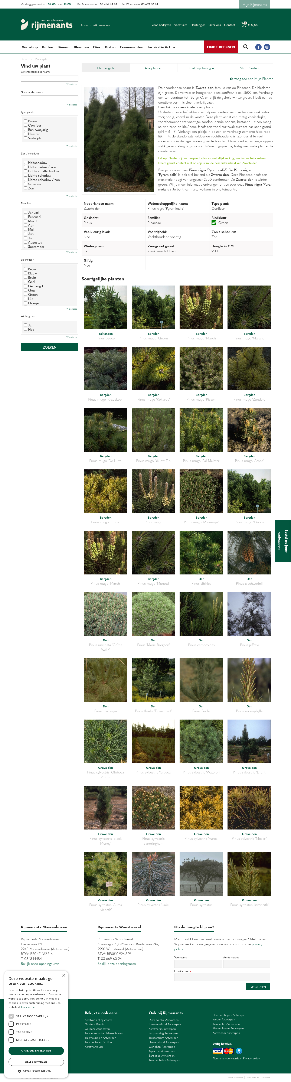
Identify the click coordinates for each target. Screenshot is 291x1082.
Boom (32, 120)
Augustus (35, 242)
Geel (31, 281)
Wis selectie (71, 84)
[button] (36, 1071)
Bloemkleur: (28, 259)
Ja (30, 324)
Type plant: (27, 112)
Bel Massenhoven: (97, 4)
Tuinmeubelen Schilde (98, 1042)
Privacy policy (251, 1058)
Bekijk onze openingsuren (40, 963)
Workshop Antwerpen (162, 1047)
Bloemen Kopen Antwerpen (229, 1015)
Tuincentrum (95, 1077)
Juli (30, 237)
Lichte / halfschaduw (43, 170)
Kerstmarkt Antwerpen (162, 1029)
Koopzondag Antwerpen (163, 1033)
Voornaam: (180, 957)
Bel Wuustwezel (139, 4)
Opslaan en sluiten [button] (36, 1050)
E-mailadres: (182, 971)
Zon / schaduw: (30, 153)
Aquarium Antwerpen (161, 1051)
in (267, 47)
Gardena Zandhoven (97, 1029)
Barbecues (122, 1077)
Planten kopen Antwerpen (228, 1028)
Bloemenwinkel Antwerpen (165, 1024)
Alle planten (153, 67)
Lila (30, 298)
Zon (31, 187)
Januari (33, 212)
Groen (33, 294)
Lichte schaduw (39, 175)
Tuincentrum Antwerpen (163, 1038)
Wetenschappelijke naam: (35, 71)
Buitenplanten (81, 1077)
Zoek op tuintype (201, 67)
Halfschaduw (37, 162)
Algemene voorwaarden (227, 1058)
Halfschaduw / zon (42, 166)
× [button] (63, 975)
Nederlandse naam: (32, 92)
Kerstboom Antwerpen (226, 1033)
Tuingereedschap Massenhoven (103, 1033)
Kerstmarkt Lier (94, 1047)
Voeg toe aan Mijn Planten (253, 78)
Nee (31, 329)
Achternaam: (231, 957)
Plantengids (105, 67)
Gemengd (35, 285)
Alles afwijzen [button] (36, 1061)
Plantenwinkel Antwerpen (164, 1042)
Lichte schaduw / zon (44, 179)
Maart (32, 220)
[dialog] (36, 1024)
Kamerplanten (109, 1077)
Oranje (33, 302)
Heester (34, 133)
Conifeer (34, 125)
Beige (32, 268)
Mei (31, 229)
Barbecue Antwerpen (161, 1055)
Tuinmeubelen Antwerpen (100, 1038)
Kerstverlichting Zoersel (99, 1020)
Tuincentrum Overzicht (258, 1077)
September (36, 246)
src (245, 47)
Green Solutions (235, 1077)
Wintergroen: (28, 316)
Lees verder (28, 1007)
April (31, 225)
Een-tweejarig (38, 129)
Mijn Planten (249, 67)
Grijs (31, 290)
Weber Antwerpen (224, 1019)
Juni (31, 233)
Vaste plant (36, 137)
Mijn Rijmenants (254, 4)
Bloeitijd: (26, 203)
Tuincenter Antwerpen (226, 1024)
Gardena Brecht (94, 1024)
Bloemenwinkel (65, 1077)
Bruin (32, 277)
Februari (34, 216)
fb (258, 47)
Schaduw (35, 183)
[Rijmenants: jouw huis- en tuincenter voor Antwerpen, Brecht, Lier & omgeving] (46, 24)
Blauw (32, 272)
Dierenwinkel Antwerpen (164, 1020)
